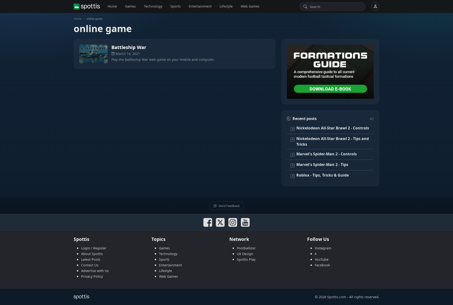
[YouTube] (245, 222)
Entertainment (200, 6)
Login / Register (93, 248)
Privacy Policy (92, 276)
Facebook (322, 265)
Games (130, 6)
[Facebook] (207, 222)
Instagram (323, 248)
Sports (175, 6)
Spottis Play (246, 259)
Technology (153, 6)
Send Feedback (229, 206)
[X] (220, 222)
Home (112, 6)
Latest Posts (90, 259)
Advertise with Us (95, 270)
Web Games (250, 6)
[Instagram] (232, 222)
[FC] (330, 72)
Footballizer (246, 248)
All (372, 118)
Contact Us (89, 265)
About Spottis (92, 253)
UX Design (245, 253)
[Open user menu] (375, 6)
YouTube (321, 259)
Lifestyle (226, 6)
